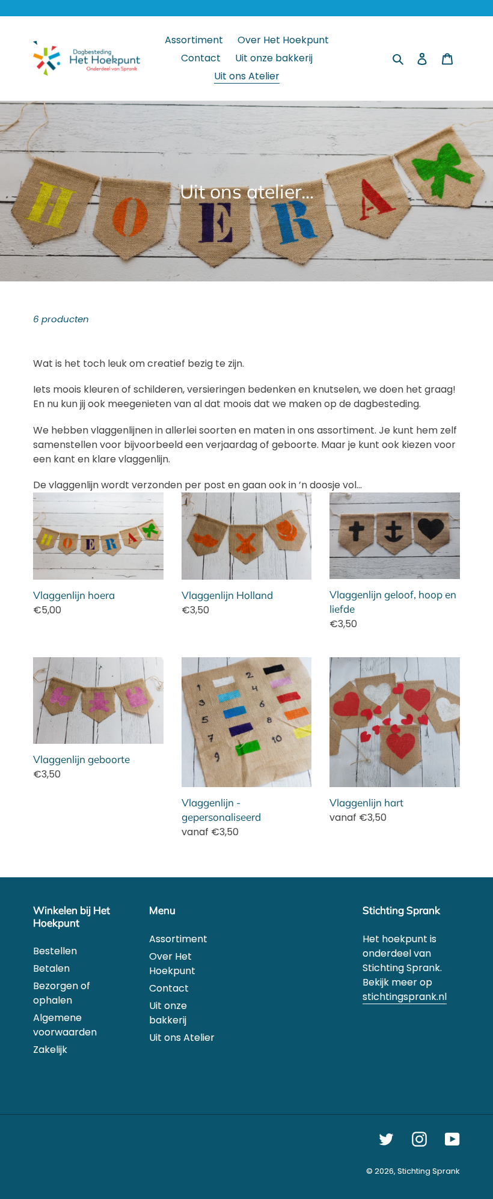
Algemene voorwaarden (65, 1025)
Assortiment (178, 939)
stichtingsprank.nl (405, 997)
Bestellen (55, 951)
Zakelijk (50, 1049)
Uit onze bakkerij (168, 1013)
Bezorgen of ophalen (61, 993)
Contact (169, 988)
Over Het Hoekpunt (172, 963)
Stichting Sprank (428, 1171)
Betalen (51, 968)
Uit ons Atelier (182, 1037)
